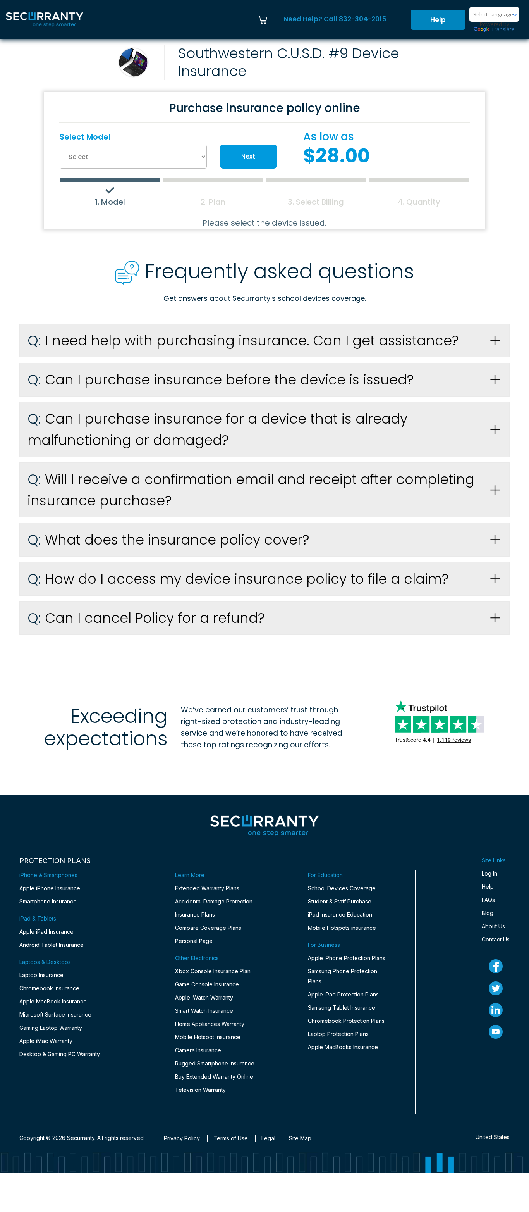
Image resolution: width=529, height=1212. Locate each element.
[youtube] (496, 1032)
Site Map (300, 1138)
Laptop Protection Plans (338, 1034)
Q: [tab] (243, 340)
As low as (328, 137)
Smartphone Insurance (48, 901)
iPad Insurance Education (340, 914)
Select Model (85, 136)
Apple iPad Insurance (46, 931)
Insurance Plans (195, 914)
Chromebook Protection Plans (346, 1020)
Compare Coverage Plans (208, 927)
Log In (489, 873)
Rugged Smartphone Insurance (214, 1063)
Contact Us (496, 939)
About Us (493, 926)
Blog (487, 913)
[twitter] (496, 988)
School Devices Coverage (342, 888)
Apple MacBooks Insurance (343, 1047)
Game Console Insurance (207, 984)
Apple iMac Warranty (45, 1041)
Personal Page (194, 941)
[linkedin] (496, 1010)
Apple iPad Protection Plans (343, 994)
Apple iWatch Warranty (204, 997)
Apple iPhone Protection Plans (346, 958)
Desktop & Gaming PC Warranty (59, 1054)
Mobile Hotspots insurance (342, 927)
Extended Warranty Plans (207, 888)
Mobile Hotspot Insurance (207, 1037)
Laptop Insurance (41, 975)
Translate (503, 29)
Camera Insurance (198, 1050)
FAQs (488, 900)
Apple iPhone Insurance (49, 888)
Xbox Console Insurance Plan (213, 971)
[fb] (496, 966)
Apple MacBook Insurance (53, 1001)
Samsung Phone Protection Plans (342, 976)
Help (438, 19)
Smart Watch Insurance (204, 1010)
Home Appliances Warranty (209, 1024)
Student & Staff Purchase (339, 901)
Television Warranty (200, 1089)
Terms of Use (230, 1138)
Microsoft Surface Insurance (55, 1014)
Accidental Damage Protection (213, 901)
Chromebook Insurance (49, 988)
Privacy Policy (182, 1138)
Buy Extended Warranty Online (214, 1076)
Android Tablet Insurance (51, 944)
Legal (268, 1138)
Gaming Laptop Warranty (50, 1027)
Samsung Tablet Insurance (341, 1007)
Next (248, 156)
